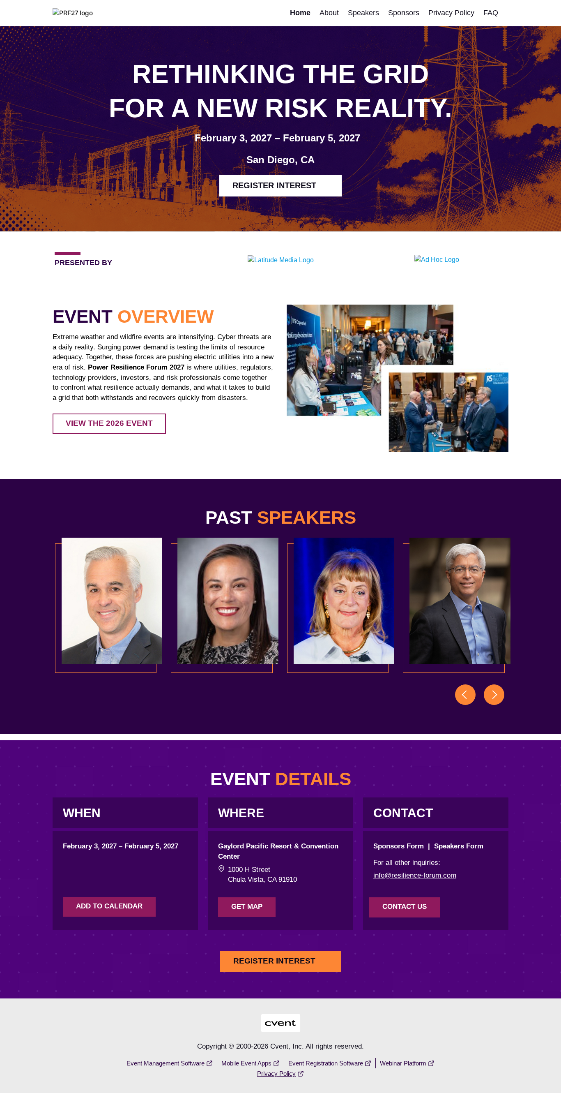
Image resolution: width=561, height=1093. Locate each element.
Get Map (246, 906)
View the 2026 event (109, 423)
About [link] (329, 13)
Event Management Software (165, 1063)
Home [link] (300, 13)
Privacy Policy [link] (451, 13)
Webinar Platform (403, 1063)
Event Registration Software (325, 1063)
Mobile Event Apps (246, 1063)
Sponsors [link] (403, 13)
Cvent (280, 1017)
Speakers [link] (363, 13)
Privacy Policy (276, 1073)
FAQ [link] (490, 13)
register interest (274, 185)
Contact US (404, 906)
